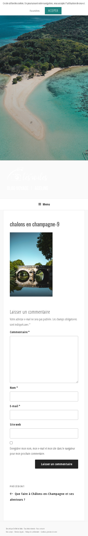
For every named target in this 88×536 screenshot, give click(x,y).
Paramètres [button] (35, 11)
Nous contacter (40, 528)
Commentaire (20, 332)
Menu (46, 204)
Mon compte (9, 532)
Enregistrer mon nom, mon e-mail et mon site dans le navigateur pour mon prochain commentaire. (42, 451)
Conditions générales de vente (49, 532)
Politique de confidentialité (32, 532)
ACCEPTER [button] (53, 11)
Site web (15, 424)
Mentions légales (19, 532)
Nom (14, 388)
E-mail (15, 406)
